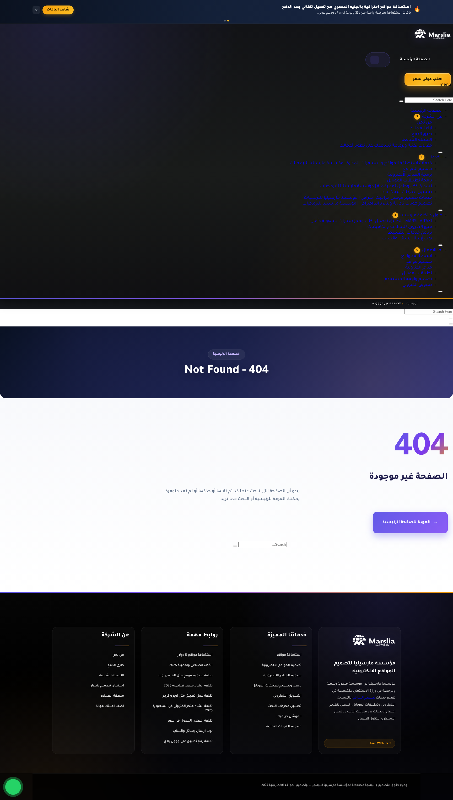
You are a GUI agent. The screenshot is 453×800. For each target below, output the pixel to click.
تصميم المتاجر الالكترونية (282, 676)
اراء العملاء (428, 101)
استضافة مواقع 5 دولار (195, 655)
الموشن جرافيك (289, 716)
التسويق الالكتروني (287, 696)
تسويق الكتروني (425, 278)
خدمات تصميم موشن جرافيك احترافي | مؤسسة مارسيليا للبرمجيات (385, 177)
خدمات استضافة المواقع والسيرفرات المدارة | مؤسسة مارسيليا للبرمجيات (380, 143)
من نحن (431, 96)
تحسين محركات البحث (284, 706)
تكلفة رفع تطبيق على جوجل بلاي (188, 741)
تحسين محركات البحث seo (417, 172)
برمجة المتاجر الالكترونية (419, 154)
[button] (377, 59)
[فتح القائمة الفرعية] (440, 291)
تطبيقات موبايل (425, 266)
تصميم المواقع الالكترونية (281, 665)
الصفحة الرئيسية (415, 60)
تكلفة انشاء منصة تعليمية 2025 (188, 686)
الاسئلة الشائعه (424, 113)
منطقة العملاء (112, 696)
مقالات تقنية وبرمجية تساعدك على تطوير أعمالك (400, 119)
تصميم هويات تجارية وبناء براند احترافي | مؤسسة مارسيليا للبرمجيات (385, 183)
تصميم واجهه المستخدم (418, 272)
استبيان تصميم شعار (107, 686)
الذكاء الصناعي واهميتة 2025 (191, 665)
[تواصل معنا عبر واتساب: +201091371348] (13, 787)
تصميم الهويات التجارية (283, 727)
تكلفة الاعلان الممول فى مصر (190, 721)
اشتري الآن (56, 10)
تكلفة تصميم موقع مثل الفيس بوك (185, 676)
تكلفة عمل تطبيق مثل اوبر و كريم (188, 696)
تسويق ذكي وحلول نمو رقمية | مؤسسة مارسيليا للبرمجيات (392, 166)
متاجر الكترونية (426, 260)
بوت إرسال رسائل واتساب (417, 225)
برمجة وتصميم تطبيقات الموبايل (276, 686)
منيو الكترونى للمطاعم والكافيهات (411, 213)
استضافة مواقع (424, 249)
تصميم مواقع (426, 254)
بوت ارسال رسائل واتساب (193, 731)
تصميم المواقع (425, 149)
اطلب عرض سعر (428, 79)
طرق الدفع (429, 107)
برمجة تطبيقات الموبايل (419, 160)
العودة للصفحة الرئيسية (406, 522)
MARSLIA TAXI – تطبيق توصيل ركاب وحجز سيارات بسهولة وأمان (388, 207)
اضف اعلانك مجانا (110, 706)
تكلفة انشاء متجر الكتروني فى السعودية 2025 (183, 709)
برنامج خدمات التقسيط (419, 219)
